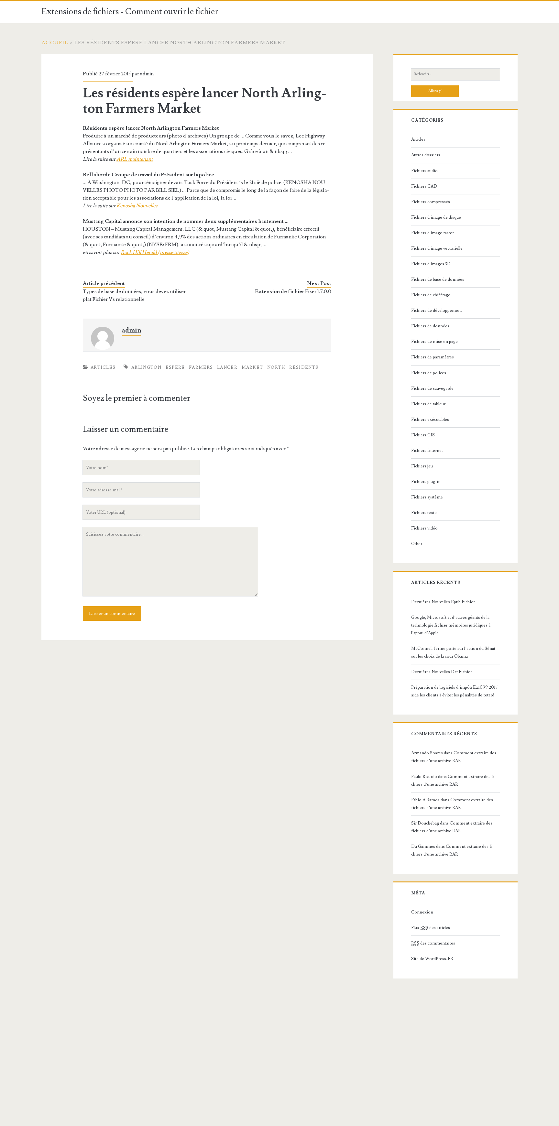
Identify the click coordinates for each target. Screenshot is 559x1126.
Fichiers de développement (436, 310)
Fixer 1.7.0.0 (293, 291)
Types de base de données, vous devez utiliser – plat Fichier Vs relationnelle (136, 295)
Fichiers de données (430, 326)
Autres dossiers (425, 155)
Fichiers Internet (427, 450)
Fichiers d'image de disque (436, 217)
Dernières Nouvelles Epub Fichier (443, 602)
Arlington (146, 367)
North (276, 367)
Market (252, 367)
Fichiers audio (424, 170)
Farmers (201, 367)
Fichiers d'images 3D (431, 264)
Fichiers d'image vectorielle (437, 248)
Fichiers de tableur (428, 404)
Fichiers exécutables (430, 419)
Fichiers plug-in (426, 481)
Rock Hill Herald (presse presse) (155, 252)
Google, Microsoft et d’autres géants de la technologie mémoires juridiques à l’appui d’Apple (450, 625)
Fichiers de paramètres (432, 357)
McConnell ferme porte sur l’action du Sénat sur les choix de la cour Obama (453, 652)
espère (175, 367)
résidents (303, 367)
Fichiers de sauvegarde (432, 388)
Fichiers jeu (422, 466)
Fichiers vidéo (424, 528)
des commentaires (433, 943)
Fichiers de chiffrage (430, 295)
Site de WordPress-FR (432, 958)
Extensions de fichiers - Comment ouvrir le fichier (129, 11)
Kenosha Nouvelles (136, 205)
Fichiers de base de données (437, 279)
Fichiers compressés (430, 201)
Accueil (54, 42)
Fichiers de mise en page (434, 341)
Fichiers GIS (423, 435)
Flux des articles (430, 927)
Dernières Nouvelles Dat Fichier (441, 671)
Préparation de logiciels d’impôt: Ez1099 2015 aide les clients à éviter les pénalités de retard (454, 691)
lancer (227, 367)
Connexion (422, 912)
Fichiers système (427, 497)
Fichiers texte (424, 512)
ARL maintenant (134, 159)
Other (416, 543)
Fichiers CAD (424, 186)
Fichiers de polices (428, 373)
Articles (103, 367)
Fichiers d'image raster (432, 232)
